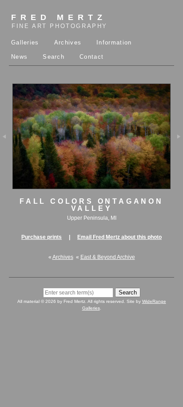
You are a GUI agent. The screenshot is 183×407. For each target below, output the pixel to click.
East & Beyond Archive (107, 257)
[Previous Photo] (6, 153)
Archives (67, 42)
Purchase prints (41, 237)
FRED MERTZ (59, 21)
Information (113, 42)
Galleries (25, 42)
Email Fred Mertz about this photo (119, 237)
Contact (91, 56)
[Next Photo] (177, 153)
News (19, 56)
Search (53, 56)
